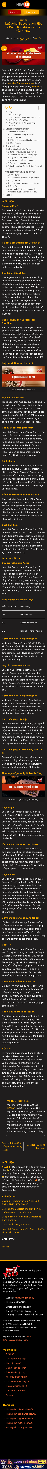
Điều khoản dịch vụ (15, 1372)
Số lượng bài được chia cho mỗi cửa (25, 140)
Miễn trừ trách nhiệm (16, 1377)
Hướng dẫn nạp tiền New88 (20, 1418)
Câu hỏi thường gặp (16, 1358)
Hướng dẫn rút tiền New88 (19, 1423)
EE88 (18, 1340)
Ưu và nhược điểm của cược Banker (25, 183)
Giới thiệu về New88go (18, 120)
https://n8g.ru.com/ (24, 1297)
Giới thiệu (9, 111)
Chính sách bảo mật (16, 1367)
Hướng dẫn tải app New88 (19, 1427)
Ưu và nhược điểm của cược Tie (23, 189)
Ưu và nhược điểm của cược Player (24, 178)
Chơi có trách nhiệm (16, 1390)
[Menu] (4, 4)
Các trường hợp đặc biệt (20, 163)
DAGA (12, 1340)
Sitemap (10, 1395)
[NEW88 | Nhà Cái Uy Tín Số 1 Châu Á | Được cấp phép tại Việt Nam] (23, 4)
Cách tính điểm (16, 143)
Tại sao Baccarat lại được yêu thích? (24, 117)
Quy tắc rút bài (12, 146)
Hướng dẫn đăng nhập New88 (21, 1414)
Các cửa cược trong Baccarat (22, 135)
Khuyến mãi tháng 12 (16, 1386)
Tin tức (23, 20)
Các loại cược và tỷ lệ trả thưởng (20, 172)
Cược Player (14, 175)
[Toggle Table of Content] (39, 108)
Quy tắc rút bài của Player (20, 149)
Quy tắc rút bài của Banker (21, 158)
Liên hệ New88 (13, 1363)
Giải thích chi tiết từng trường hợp (23, 155)
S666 (28, 1336)
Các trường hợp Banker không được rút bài (25, 167)
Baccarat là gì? (15, 114)
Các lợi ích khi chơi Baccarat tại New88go (22, 124)
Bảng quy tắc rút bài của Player (23, 152)
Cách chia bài (15, 137)
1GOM (26, 1340)
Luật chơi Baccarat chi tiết (17, 129)
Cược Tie (13, 186)
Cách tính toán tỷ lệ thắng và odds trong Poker (12, 1146)
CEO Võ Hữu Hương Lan (18, 1381)
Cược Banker (15, 180)
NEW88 (11, 1108)
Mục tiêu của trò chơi (18, 132)
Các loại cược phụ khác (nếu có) (23, 192)
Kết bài (8, 195)
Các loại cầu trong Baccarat (16, 1224)
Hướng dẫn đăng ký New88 (20, 1409)
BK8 (5, 1340)
